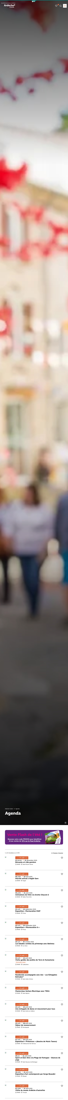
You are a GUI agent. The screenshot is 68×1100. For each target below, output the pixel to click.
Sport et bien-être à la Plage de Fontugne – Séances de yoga (37, 1059)
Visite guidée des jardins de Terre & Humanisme (34, 960)
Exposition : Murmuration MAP (27, 911)
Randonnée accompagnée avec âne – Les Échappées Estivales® (36, 976)
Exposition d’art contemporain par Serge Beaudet (35, 1074)
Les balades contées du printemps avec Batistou (34, 944)
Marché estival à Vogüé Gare (26, 878)
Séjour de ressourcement (25, 1025)
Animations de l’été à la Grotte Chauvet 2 (32, 895)
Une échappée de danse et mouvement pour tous (35, 1009)
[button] (34, 1)
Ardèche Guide (9, 808)
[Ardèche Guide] (9, 6)
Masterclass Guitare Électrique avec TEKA (32, 991)
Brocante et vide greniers (25, 862)
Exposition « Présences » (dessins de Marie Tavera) (36, 1041)
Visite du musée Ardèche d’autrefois (30, 1090)
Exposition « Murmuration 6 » (27, 927)
